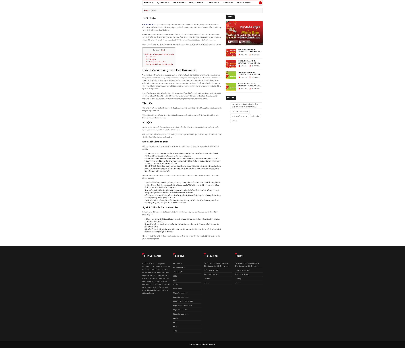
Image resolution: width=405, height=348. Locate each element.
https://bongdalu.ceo (180, 293)
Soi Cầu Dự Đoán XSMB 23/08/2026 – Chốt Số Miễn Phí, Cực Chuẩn (249, 62)
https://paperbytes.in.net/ (182, 306)
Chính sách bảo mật (240, 112)
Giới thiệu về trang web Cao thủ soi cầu (159, 54)
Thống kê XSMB (179, 3)
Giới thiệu (255, 116)
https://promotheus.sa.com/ (183, 301)
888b (175, 276)
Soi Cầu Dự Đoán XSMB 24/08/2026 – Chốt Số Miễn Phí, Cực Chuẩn (249, 51)
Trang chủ (148, 3)
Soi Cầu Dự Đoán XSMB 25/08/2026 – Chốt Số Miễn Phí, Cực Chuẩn (244, 36)
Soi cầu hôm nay (196, 3)
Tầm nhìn (151, 57)
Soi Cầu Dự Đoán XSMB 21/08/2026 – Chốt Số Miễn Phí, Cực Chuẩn (249, 85)
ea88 (175, 331)
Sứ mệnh (151, 59)
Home (146, 11)
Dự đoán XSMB (163, 3)
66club (175, 318)
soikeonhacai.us (179, 268)
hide (162, 50)
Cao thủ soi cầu (147, 24)
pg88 (175, 280)
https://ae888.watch (180, 310)
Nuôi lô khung (213, 3)
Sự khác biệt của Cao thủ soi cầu (159, 64)
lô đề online (177, 289)
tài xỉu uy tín (177, 263)
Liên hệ (234, 121)
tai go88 (176, 327)
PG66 (175, 322)
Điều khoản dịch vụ (239, 116)
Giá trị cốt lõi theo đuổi (156, 62)
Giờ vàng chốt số (244, 3)
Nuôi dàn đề (228, 3)
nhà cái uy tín (178, 272)
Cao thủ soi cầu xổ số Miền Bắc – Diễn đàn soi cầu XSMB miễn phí (245, 105)
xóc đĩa (176, 284)
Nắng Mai (234, 42)
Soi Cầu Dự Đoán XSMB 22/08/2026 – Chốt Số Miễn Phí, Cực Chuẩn (249, 73)
